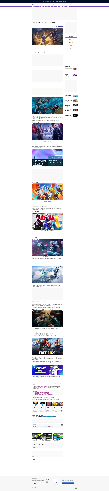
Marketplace (47, 479)
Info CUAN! (54, 1)
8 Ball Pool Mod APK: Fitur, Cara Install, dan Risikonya (57, 440)
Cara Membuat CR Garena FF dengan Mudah (42, 392)
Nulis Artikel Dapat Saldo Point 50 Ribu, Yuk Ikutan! (68, 75)
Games (41, 4)
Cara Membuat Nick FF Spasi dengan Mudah (42, 393)
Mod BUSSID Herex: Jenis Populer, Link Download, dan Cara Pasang (47, 440)
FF (43, 51)
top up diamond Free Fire (37, 399)
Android (38, 118)
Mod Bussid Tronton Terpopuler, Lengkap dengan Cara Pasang (68, 95)
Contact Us (47, 481)
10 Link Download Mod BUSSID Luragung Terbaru (68, 100)
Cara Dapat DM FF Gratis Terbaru (40, 92)
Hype (53, 4)
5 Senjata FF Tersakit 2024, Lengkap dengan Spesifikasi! (44, 394)
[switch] (76, 4)
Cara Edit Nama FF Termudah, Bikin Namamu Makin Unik (36, 440)
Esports (45, 4)
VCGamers (37, 487)
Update (57, 4)
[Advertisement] (54, 14)
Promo (65, 111)
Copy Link (55, 416)
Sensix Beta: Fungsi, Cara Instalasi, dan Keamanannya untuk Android (68, 115)
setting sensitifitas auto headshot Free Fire (41, 386)
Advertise (47, 482)
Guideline (76, 487)
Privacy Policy (75, 488)
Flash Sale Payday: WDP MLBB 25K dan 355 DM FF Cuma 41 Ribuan (68, 69)
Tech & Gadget (49, 4)
